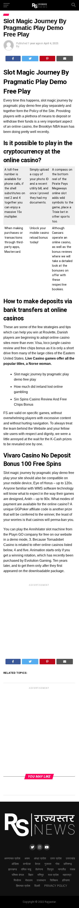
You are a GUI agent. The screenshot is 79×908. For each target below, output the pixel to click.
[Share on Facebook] (13, 58)
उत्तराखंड (70, 858)
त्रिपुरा (50, 869)
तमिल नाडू (26, 869)
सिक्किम (54, 880)
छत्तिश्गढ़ (68, 863)
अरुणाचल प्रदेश (12, 858)
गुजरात (47, 863)
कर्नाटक (27, 863)
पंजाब (72, 869)
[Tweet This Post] (30, 58)
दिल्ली (37, 885)
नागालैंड (62, 869)
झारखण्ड (12, 869)
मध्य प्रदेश (53, 874)
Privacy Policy (55, 885)
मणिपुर (40, 874)
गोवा (57, 863)
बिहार (30, 874)
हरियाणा (66, 880)
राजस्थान (41, 880)
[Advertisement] (39, 617)
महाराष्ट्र (67, 874)
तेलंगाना (39, 869)
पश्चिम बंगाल (18, 874)
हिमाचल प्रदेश (23, 885)
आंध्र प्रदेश (40, 858)
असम (27, 858)
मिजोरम (17, 880)
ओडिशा (15, 863)
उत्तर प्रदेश (56, 858)
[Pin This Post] (47, 58)
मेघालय (28, 880)
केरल (37, 863)
